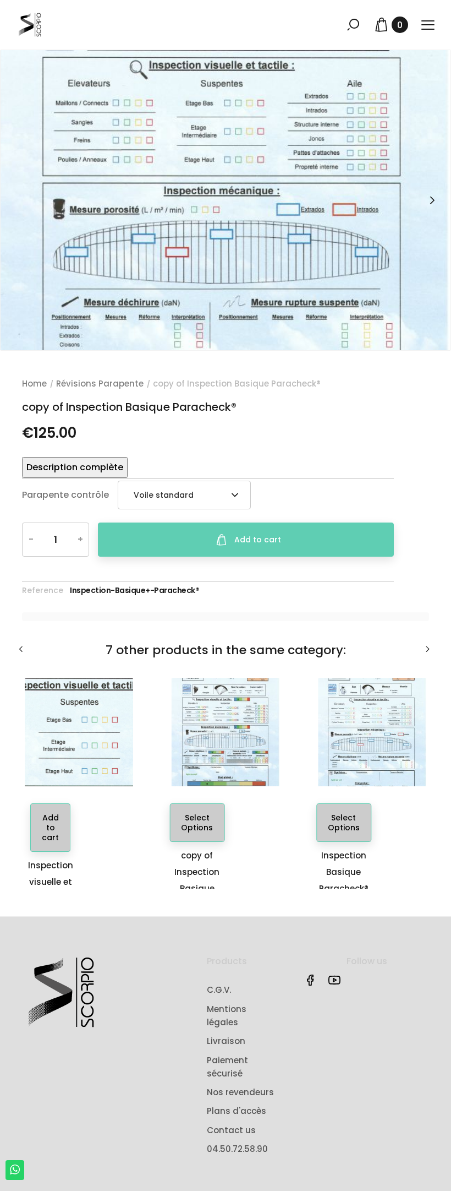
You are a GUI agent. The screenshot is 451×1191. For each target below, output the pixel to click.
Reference (42, 590)
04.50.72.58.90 (237, 1149)
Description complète (74, 467)
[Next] (432, 200)
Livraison (226, 1041)
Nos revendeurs (240, 1092)
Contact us (231, 1130)
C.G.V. (219, 990)
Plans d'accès (236, 1111)
